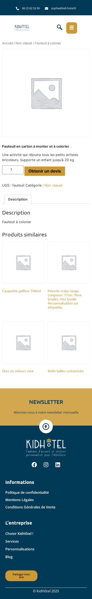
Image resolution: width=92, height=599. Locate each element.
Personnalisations (19, 549)
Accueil (7, 43)
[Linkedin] (57, 464)
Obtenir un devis (44, 171)
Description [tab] (18, 199)
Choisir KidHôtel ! (19, 533)
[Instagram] (46, 464)
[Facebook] (34, 464)
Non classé (24, 43)
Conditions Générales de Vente (30, 507)
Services (12, 541)
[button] (59, 28)
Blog (9, 556)
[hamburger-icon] (71, 28)
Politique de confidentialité (27, 492)
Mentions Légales (19, 499)
